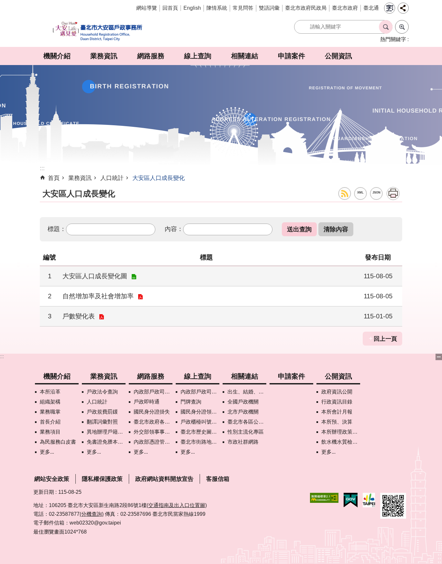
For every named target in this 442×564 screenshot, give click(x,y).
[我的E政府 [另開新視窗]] (351, 500)
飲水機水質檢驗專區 (340, 442)
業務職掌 (50, 412)
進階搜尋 (402, 27)
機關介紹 (57, 56)
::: (2, 356)
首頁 (54, 178)
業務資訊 (103, 56)
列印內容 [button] (393, 193)
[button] (299, 229)
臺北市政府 (345, 8)
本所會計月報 (336, 412)
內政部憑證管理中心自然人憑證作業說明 (153, 442)
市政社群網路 (243, 442)
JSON (376, 192)
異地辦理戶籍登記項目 (106, 432)
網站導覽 (146, 8)
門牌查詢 (191, 401)
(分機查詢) (92, 514)
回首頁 (170, 8)
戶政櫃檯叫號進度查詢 (200, 422)
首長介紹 (50, 422)
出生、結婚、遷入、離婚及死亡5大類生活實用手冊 (246, 391)
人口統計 (112, 178)
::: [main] (42, 168)
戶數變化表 (78, 316)
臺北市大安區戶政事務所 (98, 31)
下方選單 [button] (439, 357)
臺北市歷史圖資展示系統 (200, 432)
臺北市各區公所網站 (246, 422)
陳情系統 (216, 8)
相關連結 (244, 56)
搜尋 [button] (385, 27)
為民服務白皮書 (58, 442)
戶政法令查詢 (102, 391)
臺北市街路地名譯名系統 (200, 442)
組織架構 (50, 401)
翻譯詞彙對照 (102, 422)
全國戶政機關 (243, 401)
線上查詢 (197, 56)
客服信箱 (217, 479)
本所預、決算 (336, 422)
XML (360, 192)
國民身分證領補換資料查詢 (200, 412)
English (192, 8)
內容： (174, 228)
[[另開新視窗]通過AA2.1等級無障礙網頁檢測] (324, 498)
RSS (344, 193)
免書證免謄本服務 (106, 442)
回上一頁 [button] (385, 339)
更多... (47, 452)
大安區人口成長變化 (158, 178)
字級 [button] (389, 8)
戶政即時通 (147, 401)
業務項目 (50, 432)
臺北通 (371, 8)
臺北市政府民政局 (305, 8)
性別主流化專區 (245, 432)
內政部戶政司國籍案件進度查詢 (200, 391)
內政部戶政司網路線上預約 (153, 391)
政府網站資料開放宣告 (164, 479)
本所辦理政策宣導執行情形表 (340, 432)
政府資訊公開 (336, 391)
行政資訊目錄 (336, 401)
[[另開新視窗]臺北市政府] (369, 500)
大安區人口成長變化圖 (94, 276)
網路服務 (150, 56)
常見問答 (243, 8)
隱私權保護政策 (102, 479)
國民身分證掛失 (152, 412)
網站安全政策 (51, 479)
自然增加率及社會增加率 (98, 296)
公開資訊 (338, 56)
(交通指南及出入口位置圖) (177, 505)
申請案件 (291, 56)
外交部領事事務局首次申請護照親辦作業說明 (153, 432)
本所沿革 (50, 391)
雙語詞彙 (269, 8)
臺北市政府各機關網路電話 (153, 422)
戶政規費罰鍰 (102, 412)
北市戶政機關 (243, 412)
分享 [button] (403, 8)
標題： (57, 228)
